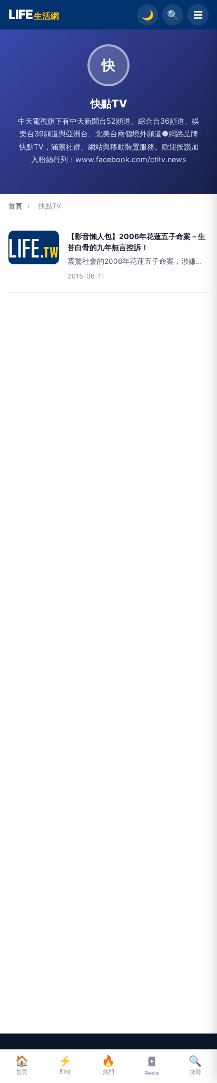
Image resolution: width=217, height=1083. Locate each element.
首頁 (15, 206)
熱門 (108, 1065)
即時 (65, 1065)
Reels (151, 1073)
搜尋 (195, 1065)
